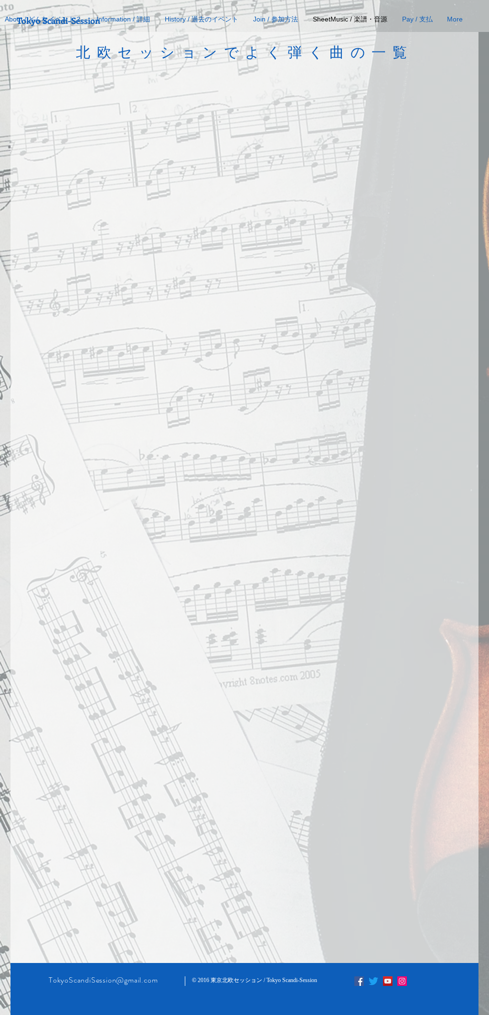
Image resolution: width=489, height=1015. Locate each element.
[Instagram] (402, 981)
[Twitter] (373, 981)
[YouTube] (388, 981)
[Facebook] (359, 981)
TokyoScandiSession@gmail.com (103, 979)
